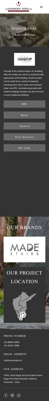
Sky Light (24, 147)
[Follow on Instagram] (12, 395)
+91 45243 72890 (11, 346)
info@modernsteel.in (13, 360)
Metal (24, 115)
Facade (17, 35)
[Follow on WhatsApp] (19, 395)
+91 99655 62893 (11, 342)
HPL (24, 104)
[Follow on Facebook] (6, 395)
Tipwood (24, 126)
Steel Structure (24, 137)
